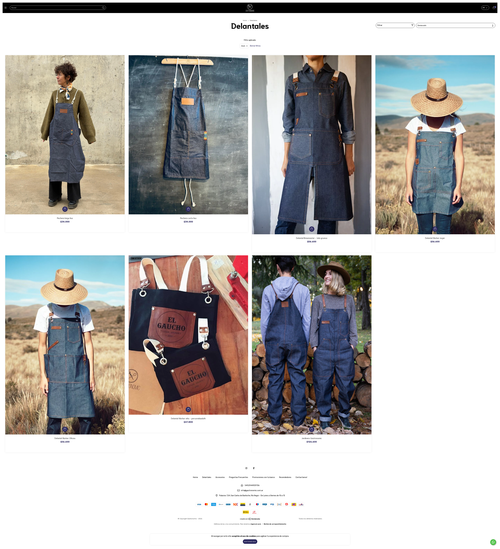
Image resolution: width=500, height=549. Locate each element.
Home (195, 477)
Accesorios (220, 477)
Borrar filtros (255, 46)
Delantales (206, 477)
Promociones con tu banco (263, 477)
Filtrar (379, 25)
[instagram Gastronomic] (246, 468)
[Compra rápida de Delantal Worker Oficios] (65, 429)
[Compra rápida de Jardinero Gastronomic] (311, 429)
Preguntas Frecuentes (238, 477)
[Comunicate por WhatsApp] (493, 542)
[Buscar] (103, 8)
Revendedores (285, 477)
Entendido (250, 541)
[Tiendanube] (250, 519)
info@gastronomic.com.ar (252, 491)
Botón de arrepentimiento (275, 524)
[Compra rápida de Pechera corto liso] (188, 209)
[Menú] (6, 7)
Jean (243, 46)
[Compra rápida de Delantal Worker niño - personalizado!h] (188, 409)
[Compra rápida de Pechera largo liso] (65, 209)
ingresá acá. (256, 524)
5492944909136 (252, 485)
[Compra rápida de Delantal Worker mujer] (435, 229)
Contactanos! (301, 477)
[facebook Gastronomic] (253, 468)
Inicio (245, 20)
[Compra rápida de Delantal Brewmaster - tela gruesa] (311, 229)
